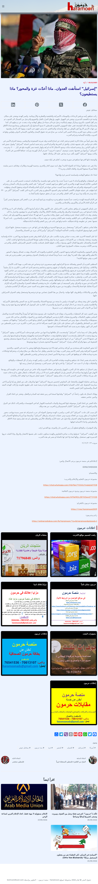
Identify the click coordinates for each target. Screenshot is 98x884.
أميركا (93, 748)
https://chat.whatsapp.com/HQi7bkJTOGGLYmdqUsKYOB (70, 485)
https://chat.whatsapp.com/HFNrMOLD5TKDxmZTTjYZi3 (70, 497)
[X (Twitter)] (61, 104)
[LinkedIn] (13, 104)
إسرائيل (82, 748)
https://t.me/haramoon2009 (84, 509)
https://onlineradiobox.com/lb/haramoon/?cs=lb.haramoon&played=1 (64, 521)
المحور (60, 748)
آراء (84, 82)
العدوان (70, 748)
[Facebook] (85, 104)
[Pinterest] (37, 104)
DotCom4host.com (15, 880)
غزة (50, 748)
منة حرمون (39, 748)
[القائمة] (3, 6)
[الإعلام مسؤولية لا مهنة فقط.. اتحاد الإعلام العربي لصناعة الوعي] (24, 797)
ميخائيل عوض (24, 748)
